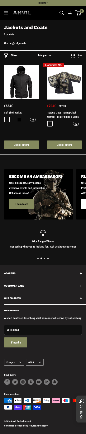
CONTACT (43, 2)
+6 (33, 119)
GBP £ (31, 362)
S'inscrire (15, 342)
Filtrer (14, 55)
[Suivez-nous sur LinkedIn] (47, 382)
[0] (78, 12)
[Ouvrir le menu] (6, 12)
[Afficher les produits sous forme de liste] (80, 55)
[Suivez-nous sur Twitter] (15, 382)
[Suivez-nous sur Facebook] (7, 382)
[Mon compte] (70, 13)
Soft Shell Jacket (13, 112)
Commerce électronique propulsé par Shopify (26, 425)
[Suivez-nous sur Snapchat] (55, 382)
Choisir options (21, 145)
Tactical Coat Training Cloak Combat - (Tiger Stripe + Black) (63, 115)
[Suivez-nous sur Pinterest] (31, 382)
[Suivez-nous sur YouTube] (39, 382)
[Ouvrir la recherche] (61, 13)
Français (10, 362)
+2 (76, 123)
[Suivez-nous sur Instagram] (23, 382)
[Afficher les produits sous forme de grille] (73, 55)
